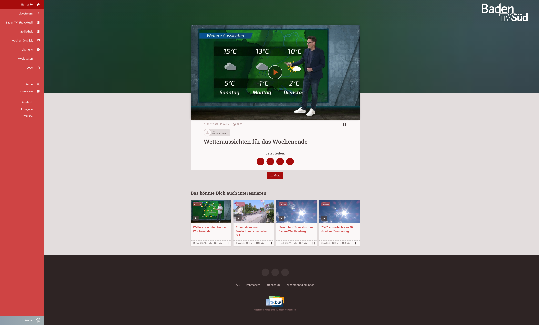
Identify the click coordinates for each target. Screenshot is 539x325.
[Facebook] (265, 272)
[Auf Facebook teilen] (260, 161)
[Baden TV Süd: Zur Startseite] (505, 12)
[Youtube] (285, 272)
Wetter (197, 204)
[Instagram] (275, 272)
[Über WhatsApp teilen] (280, 161)
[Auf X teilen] (270, 161)
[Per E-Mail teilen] (290, 161)
